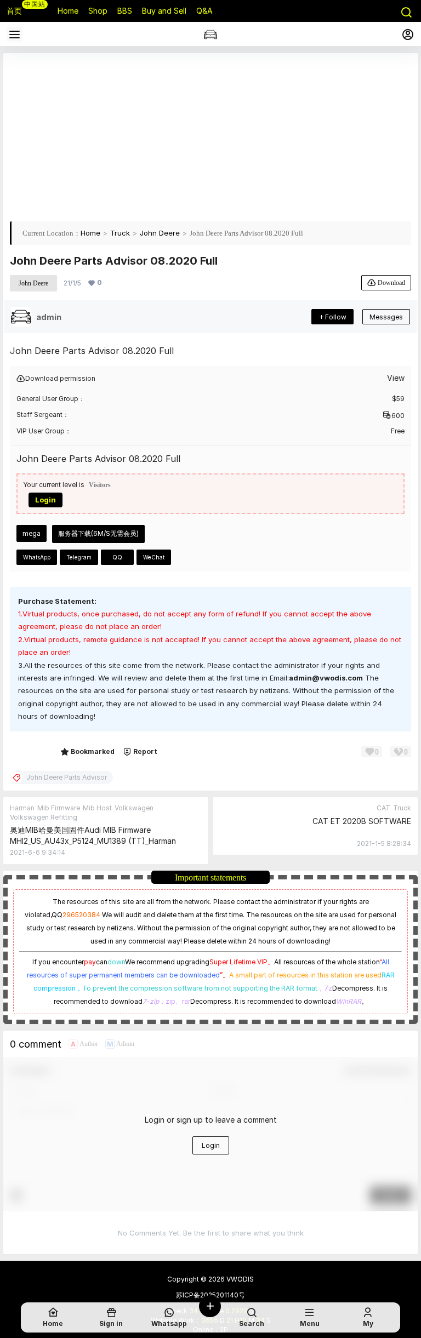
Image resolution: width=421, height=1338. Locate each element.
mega (31, 533)
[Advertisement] (210, 136)
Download (391, 282)
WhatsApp (36, 557)
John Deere (160, 232)
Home (90, 232)
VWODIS (239, 1279)
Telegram (79, 557)
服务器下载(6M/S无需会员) (98, 533)
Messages (386, 317)
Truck (120, 232)
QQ (117, 557)
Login (45, 499)
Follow (335, 317)
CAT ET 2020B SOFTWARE (361, 821)
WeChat (153, 557)
